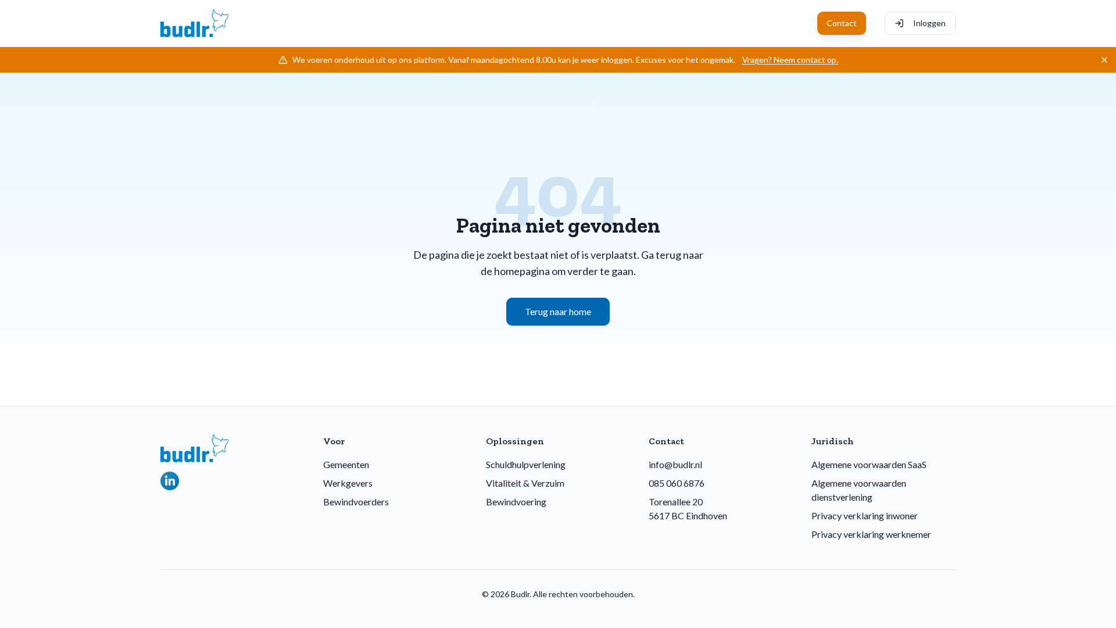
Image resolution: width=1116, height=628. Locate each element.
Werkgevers (348, 482)
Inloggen (929, 23)
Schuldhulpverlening (526, 464)
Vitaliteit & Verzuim (525, 482)
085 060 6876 (676, 482)
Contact (842, 23)
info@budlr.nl (675, 464)
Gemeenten (346, 464)
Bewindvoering (516, 501)
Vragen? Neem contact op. (790, 60)
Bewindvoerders (356, 501)
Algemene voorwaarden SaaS (869, 464)
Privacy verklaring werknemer (871, 534)
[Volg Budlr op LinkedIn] (169, 481)
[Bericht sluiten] (1104, 60)
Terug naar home (558, 311)
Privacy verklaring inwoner (864, 515)
